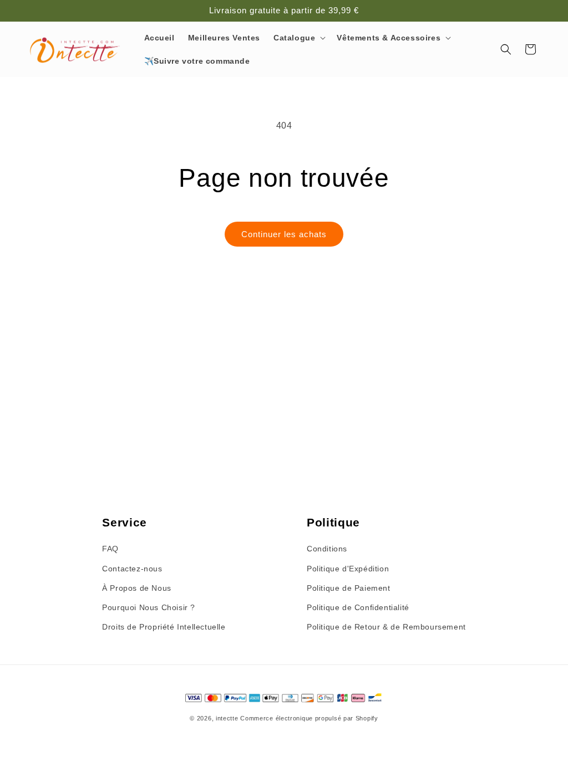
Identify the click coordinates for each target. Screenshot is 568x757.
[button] (298, 37)
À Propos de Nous (136, 588)
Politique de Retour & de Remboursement (386, 626)
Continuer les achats (284, 234)
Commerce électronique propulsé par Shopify (309, 718)
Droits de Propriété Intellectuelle (163, 626)
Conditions (327, 548)
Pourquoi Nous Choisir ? (148, 607)
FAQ (110, 548)
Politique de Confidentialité (358, 607)
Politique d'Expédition (348, 568)
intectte (227, 718)
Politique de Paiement (348, 588)
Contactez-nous (132, 568)
